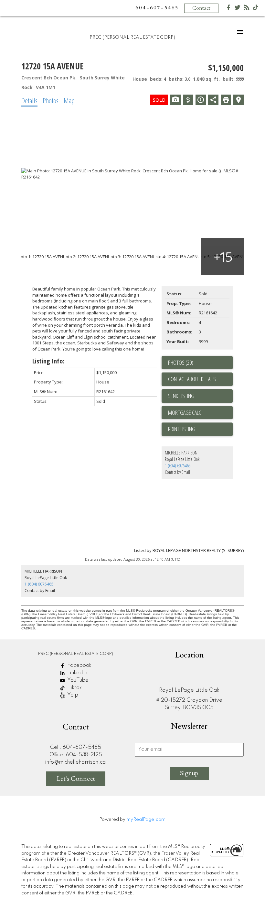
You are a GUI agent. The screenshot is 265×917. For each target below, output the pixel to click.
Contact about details (192, 379)
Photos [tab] (50, 100)
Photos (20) (180, 362)
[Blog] (246, 8)
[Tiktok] (256, 8)
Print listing (181, 429)
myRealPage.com (145, 819)
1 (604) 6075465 (178, 466)
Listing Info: (48, 361)
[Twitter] (237, 8)
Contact (201, 8)
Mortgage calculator (200, 413)
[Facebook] (228, 8)
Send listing (181, 396)
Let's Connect (76, 778)
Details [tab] (29, 100)
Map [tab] (69, 100)
